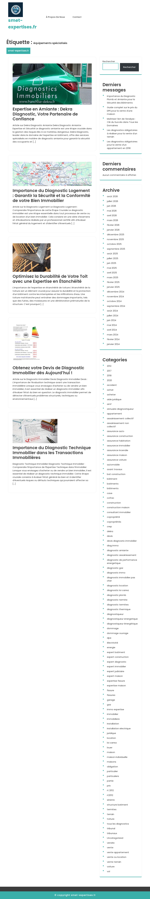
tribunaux (112, 833)
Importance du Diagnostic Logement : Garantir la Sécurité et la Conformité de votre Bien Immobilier (51, 195)
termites (111, 809)
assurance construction (120, 436)
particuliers (113, 776)
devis (110, 536)
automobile (113, 464)
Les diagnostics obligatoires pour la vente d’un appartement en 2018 (122, 145)
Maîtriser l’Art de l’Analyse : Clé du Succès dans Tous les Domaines (122, 122)
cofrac (110, 497)
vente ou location (116, 857)
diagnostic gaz (115, 567)
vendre (111, 842)
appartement (114, 413)
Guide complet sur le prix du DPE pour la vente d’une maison (122, 111)
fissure (110, 690)
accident (112, 385)
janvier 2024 (113, 344)
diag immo (113, 545)
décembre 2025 (115, 234)
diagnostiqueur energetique (122, 618)
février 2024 (113, 339)
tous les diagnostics (118, 823)
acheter (111, 394)
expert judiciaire (115, 671)
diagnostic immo (116, 572)
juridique (111, 733)
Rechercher (109, 61)
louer (109, 747)
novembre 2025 (115, 239)
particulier (112, 771)
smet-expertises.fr (18, 50)
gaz (109, 704)
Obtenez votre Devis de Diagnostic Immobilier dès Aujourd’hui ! (48, 370)
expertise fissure (116, 680)
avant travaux (114, 469)
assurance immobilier (118, 445)
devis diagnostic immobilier (122, 540)
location (111, 738)
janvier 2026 (113, 229)
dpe (109, 637)
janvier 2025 (113, 286)
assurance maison (117, 455)
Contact (77, 17)
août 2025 (112, 253)
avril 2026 (112, 215)
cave (109, 493)
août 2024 (112, 310)
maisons (111, 761)
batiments (113, 483)
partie (110, 780)
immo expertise (115, 709)
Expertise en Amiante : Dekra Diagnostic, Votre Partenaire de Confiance (45, 114)
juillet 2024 (112, 315)
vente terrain (114, 861)
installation (113, 723)
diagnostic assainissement (121, 555)
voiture (111, 866)
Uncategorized (115, 837)
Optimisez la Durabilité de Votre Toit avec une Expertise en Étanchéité (50, 279)
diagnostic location (117, 585)
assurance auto (115, 431)
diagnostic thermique (119, 609)
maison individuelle (117, 757)
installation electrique (119, 728)
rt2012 (110, 795)
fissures (111, 695)
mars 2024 (112, 334)
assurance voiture (117, 459)
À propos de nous (55, 17)
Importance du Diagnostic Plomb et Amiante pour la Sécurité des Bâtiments (121, 99)
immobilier (112, 714)
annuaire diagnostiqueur (120, 408)
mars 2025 (112, 277)
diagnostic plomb (116, 595)
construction (114, 502)
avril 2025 (112, 272)
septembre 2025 (116, 248)
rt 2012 (110, 790)
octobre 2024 (114, 301)
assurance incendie (117, 450)
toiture (110, 818)
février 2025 (113, 282)
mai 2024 (112, 325)
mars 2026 (112, 220)
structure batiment (117, 804)
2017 (109, 370)
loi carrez (112, 742)
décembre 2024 (115, 291)
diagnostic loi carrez (118, 590)
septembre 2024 (116, 306)
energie (111, 647)
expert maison (115, 676)
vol (108, 871)
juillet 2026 (112, 201)
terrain (110, 814)
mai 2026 (112, 210)
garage (111, 699)
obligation (112, 766)
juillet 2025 (112, 258)
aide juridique (114, 399)
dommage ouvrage (117, 633)
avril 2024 (112, 329)
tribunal (111, 828)
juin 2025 (111, 263)
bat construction (116, 474)
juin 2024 (111, 320)
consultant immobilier (119, 512)
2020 (109, 380)
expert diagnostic (116, 661)
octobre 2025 (114, 244)
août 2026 (112, 196)
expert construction (118, 656)
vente (110, 847)
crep (109, 526)
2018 (109, 375)
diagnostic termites (118, 604)
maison (111, 752)
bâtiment (112, 478)
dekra (110, 531)
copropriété (113, 516)
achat (110, 389)
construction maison (118, 507)
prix (109, 785)
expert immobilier (116, 666)
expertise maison (116, 685)
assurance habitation (118, 440)
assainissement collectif (120, 418)
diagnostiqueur (115, 614)
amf (109, 404)
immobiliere (113, 718)
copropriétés (114, 521)
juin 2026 (111, 205)
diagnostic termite (117, 599)
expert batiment (116, 652)
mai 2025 (112, 267)
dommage (113, 628)
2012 (109, 365)
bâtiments (113, 488)
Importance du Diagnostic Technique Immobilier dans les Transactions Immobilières (52, 452)
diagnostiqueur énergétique (122, 623)
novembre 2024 (115, 296)
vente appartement (118, 852)
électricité (112, 642)
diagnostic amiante (117, 550)
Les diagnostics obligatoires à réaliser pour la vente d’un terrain (122, 133)
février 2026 (113, 224)
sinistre (111, 799)
